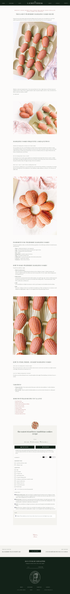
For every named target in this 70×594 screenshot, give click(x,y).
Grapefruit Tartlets (18, 408)
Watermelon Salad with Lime (20, 413)
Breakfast (17, 10)
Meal (39, 10)
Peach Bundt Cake (18, 401)
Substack (39, 587)
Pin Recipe (46, 447)
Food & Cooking (33, 10)
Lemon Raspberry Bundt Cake (20, 409)
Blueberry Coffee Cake (19, 402)
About (50, 3)
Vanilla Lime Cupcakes (19, 412)
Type (36, 11)
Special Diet (52, 10)
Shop (20, 3)
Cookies (22, 10)
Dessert (27, 10)
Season (47, 10)
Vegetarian (40, 11)
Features (11, 3)
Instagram (29, 587)
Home (3, 3)
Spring (28, 11)
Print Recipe (25, 447)
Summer (33, 11)
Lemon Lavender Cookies (19, 406)
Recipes (42, 10)
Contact (58, 3)
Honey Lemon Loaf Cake (19, 405)
